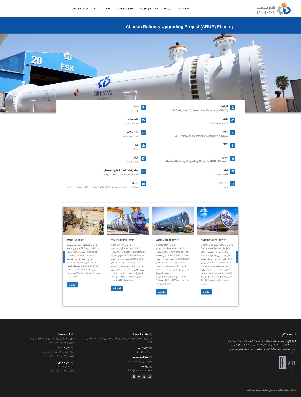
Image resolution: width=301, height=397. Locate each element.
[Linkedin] (149, 376)
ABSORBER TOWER (118, 240)
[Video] (139, 376)
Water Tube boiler (205, 240)
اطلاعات (201, 285)
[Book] (133, 376)
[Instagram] (144, 376)
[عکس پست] (213, 221)
